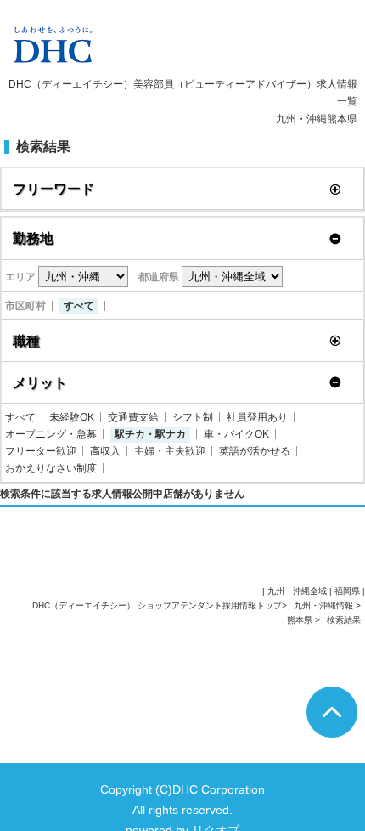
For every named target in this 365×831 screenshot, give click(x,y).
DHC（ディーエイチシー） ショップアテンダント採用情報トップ (157, 605)
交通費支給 (133, 417)
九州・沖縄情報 (325, 605)
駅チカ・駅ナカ (150, 434)
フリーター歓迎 (40, 451)
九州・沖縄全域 (297, 591)
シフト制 (192, 417)
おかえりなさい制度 (51, 468)
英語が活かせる (254, 451)
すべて (79, 306)
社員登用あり (257, 417)
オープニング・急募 (51, 434)
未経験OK (71, 417)
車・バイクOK (236, 434)
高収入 (105, 451)
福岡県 (347, 591)
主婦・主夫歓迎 (169, 451)
